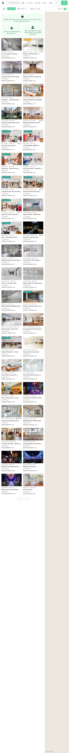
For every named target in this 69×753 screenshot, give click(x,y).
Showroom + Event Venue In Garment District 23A (10, 168)
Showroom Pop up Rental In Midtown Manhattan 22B (9, 214)
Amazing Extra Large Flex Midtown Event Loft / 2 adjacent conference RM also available (11, 375)
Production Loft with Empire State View (9, 421)
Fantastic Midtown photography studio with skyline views (32, 100)
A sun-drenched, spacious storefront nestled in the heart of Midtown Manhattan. (11, 54)
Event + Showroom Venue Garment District (9, 237)
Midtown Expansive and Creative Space (11, 260)
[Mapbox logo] (49, 751)
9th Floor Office (27, 489)
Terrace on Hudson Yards (8, 283)
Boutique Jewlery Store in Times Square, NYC (33, 306)
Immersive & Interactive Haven (32, 398)
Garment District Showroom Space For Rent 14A (31, 191)
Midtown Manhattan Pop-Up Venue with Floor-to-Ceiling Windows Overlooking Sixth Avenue (10, 467)
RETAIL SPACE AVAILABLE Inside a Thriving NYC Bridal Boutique (11, 306)
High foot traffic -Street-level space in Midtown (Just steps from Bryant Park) (32, 214)
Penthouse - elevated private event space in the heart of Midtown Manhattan (10, 100)
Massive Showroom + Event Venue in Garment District (9, 352)
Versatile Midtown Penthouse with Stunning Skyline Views (32, 444)
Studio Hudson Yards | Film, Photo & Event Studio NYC (9, 329)
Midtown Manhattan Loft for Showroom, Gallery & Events (31, 123)
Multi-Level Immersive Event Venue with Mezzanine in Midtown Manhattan (9, 490)
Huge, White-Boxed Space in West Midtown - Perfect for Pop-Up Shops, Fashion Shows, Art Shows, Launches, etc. (32, 375)
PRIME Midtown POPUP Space (32, 420)
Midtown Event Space (29, 466)
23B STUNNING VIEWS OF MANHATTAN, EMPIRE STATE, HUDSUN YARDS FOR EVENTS (32, 146)
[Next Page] (27, 498)
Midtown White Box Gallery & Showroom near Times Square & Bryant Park (33, 77)
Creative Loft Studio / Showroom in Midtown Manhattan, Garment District (11, 444)
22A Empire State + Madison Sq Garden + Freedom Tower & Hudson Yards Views (32, 168)
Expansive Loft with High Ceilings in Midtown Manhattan (32, 237)
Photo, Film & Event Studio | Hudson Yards (31, 260)
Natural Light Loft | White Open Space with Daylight (32, 283)
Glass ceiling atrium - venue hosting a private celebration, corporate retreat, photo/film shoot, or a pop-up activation (10, 398)
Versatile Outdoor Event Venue (10, 122)
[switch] (66, 9)
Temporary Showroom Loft (31, 352)
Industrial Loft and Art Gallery (10, 76)
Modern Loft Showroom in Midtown (31, 54)
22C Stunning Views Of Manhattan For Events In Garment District (8, 146)
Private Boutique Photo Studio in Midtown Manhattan (33, 329)
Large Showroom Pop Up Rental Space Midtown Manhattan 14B (11, 191)
